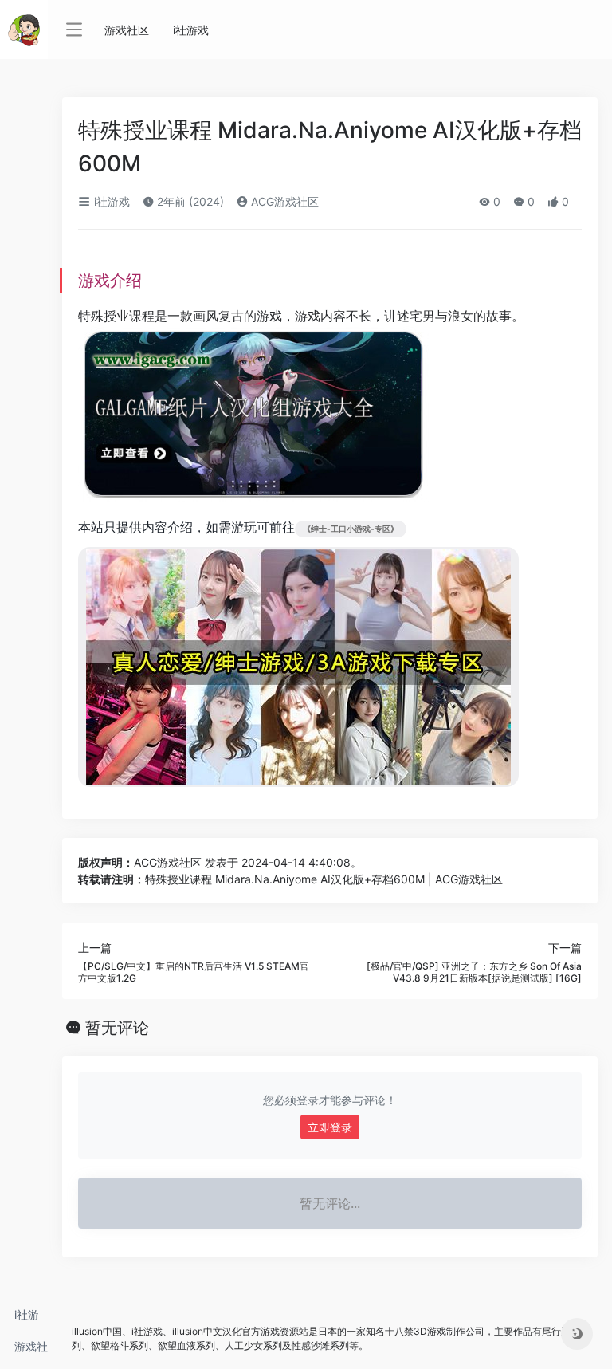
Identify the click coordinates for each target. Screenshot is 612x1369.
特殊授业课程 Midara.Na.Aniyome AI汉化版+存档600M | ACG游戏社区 (324, 879)
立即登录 (330, 1127)
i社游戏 (26, 1319)
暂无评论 (117, 1027)
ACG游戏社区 (283, 201)
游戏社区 (31, 1351)
